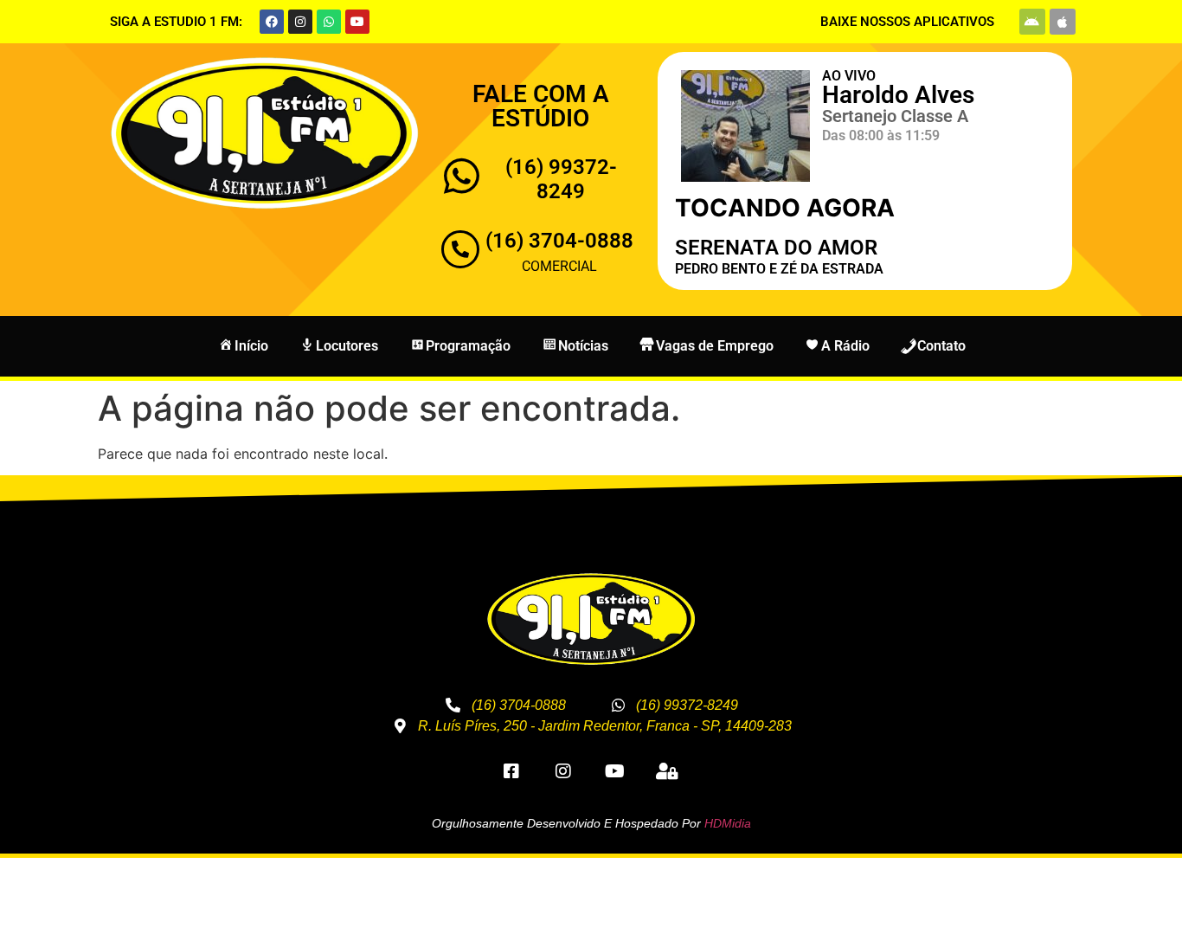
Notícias (583, 346)
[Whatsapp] (329, 22)
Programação (468, 346)
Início (251, 346)
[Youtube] (357, 22)
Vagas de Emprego (715, 346)
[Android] (1032, 22)
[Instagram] (300, 22)
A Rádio (845, 346)
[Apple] (1063, 22)
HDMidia (727, 823)
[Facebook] (272, 22)
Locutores (347, 346)
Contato (941, 346)
